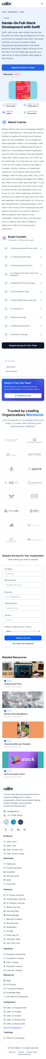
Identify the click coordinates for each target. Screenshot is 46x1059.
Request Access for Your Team (23, 345)
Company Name (10, 603)
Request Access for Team (23, 67)
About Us (12, 1052)
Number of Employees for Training (17, 627)
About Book (10, 367)
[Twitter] (12, 829)
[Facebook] (6, 829)
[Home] (7, 3)
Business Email (10, 580)
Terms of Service (24, 1054)
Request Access (24, 396)
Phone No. (8, 592)
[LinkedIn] (18, 829)
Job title (7, 615)
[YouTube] (24, 829)
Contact (21, 1052)
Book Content (11, 371)
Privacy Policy (32, 1052)
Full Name (8, 569)
